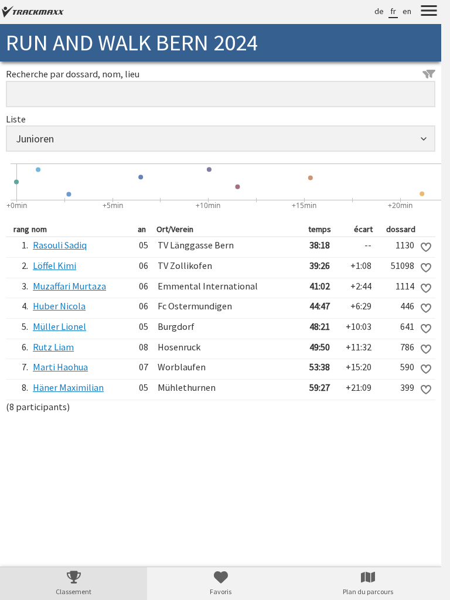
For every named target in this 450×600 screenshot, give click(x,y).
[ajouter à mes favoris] (426, 247)
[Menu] (428, 12)
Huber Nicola (59, 306)
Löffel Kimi (54, 265)
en (407, 11)
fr (393, 11)
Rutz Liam (53, 347)
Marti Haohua (60, 367)
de (379, 11)
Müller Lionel (59, 326)
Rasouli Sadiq (60, 245)
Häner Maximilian (68, 387)
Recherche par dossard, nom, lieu (72, 74)
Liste (16, 119)
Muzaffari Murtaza (69, 286)
